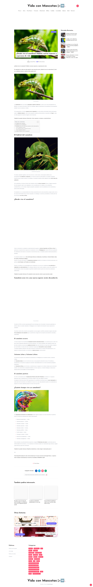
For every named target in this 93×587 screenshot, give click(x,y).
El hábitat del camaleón (20, 123)
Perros (19, 10)
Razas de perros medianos (34, 567)
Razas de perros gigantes (33, 563)
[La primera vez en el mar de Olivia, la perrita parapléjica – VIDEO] (63, 45)
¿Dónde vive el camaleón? (21, 124)
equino (30, 554)
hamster (35, 556)
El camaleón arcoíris (21, 127)
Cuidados (52, 10)
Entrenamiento (38, 552)
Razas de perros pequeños (34, 571)
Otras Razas (29, 10)
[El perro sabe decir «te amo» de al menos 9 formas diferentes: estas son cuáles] (63, 56)
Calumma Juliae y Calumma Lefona (24, 128)
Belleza (47, 10)
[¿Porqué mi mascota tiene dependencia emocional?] (63, 35)
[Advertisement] (46, 21)
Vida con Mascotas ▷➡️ (46, 6)
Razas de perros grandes (33, 565)
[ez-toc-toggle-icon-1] (37, 122)
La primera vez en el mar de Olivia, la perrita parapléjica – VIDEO (72, 45)
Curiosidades (58, 10)
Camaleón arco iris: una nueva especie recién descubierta (27, 126)
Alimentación (42, 10)
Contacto (10, 556)
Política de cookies (12, 553)
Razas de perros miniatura (34, 569)
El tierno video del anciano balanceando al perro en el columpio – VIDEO (72, 51)
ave (41, 548)
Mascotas (41, 556)
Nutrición (73, 10)
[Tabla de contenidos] (38, 122)
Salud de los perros (36, 573)
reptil (42, 571)
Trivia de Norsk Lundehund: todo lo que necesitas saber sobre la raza (50, 502)
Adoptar (64, 10)
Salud (68, 10)
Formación (36, 10)
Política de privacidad (13, 548)
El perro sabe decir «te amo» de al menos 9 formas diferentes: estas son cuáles (72, 56)
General (30, 556)
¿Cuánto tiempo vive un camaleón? (23, 131)
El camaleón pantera (21, 129)
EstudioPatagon (50, 584)
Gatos (24, 10)
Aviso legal (11, 551)
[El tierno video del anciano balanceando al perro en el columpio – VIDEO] (63, 51)
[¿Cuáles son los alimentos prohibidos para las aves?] (63, 40)
